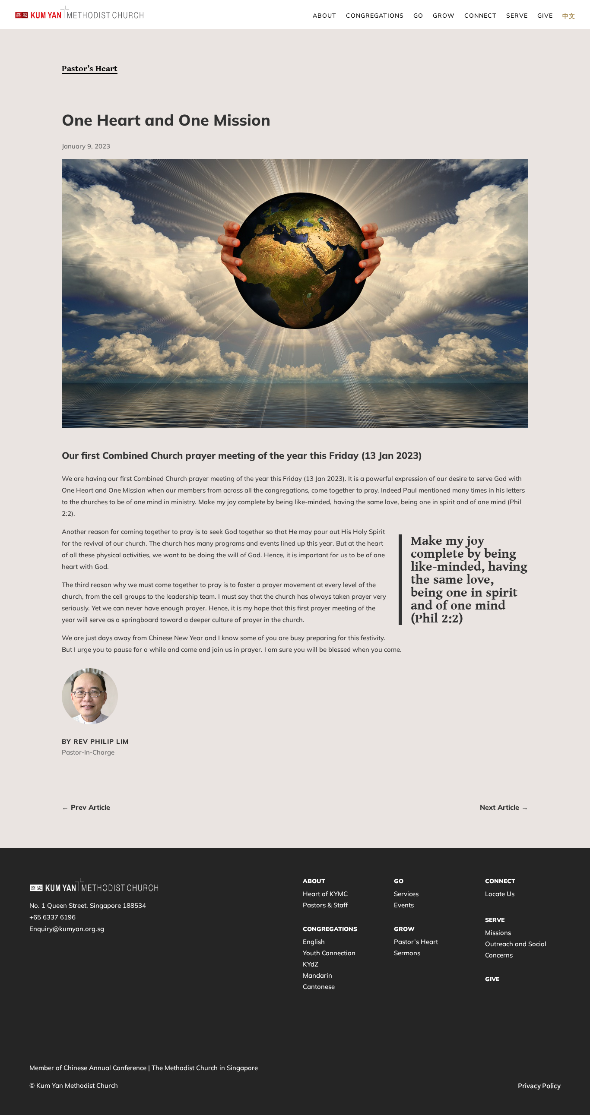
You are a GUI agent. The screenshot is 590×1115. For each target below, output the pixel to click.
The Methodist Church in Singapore (205, 1068)
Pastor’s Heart (89, 69)
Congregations (375, 15)
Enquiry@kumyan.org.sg (66, 929)
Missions (498, 933)
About (324, 15)
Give (545, 15)
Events (404, 905)
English (314, 942)
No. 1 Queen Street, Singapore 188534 (87, 905)
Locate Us (499, 894)
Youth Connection (329, 953)
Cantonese (319, 986)
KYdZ (310, 964)
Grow (444, 15)
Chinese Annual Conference (104, 1068)
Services (406, 894)
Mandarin (317, 975)
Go (418, 15)
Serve (517, 15)
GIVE (492, 979)
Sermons (407, 953)
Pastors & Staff (325, 905)
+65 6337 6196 (52, 917)
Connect (480, 15)
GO (398, 881)
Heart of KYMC (325, 894)
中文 (568, 15)
